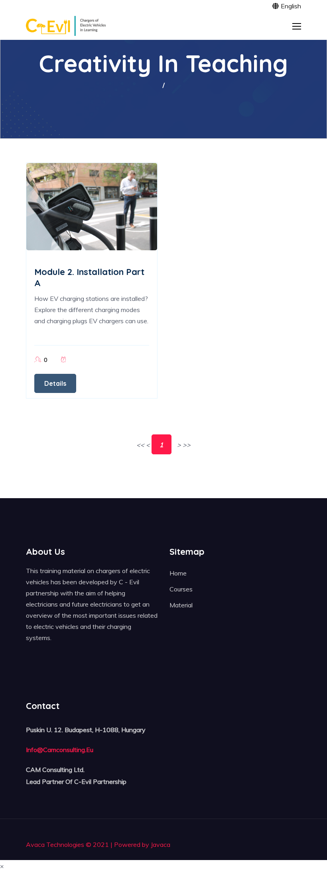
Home (178, 573)
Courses (181, 589)
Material (181, 605)
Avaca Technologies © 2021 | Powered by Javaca (98, 844)
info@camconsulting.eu (59, 750)
